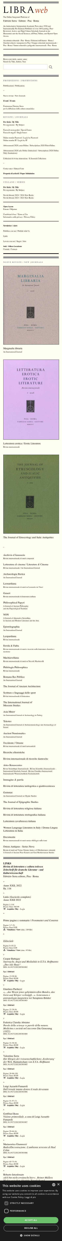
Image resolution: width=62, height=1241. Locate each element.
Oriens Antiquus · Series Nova (18, 846)
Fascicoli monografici (11, 130)
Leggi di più (30, 1197)
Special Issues (26, 130)
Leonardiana (9, 583)
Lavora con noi (9, 241)
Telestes (7, 721)
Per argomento (9, 124)
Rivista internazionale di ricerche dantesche (25, 758)
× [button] (58, 1184)
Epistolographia (11, 626)
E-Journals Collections (37, 158)
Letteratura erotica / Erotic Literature (22, 443)
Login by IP (22, 140)
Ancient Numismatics (14, 733)
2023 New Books (27, 197)
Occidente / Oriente (13, 742)
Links (5, 236)
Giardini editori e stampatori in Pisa (16, 43)
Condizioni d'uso (9, 214)
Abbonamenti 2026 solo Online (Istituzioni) (20, 150)
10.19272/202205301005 (17, 1064)
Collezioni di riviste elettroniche (15, 158)
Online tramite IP (9, 140)
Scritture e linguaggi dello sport (19, 692)
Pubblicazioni (8, 85)
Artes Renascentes (12, 765)
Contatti (6, 249)
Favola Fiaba (11, 645)
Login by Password (30, 137)
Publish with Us (24, 231)
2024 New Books (27, 195)
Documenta (9, 837)
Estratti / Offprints (10, 207)
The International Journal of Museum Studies (17, 703)
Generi (6, 593)
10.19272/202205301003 (17, 1000)
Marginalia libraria (12, 348)
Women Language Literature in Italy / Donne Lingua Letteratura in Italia (30, 829)
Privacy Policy (29, 217)
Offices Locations (15, 246)
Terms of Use (23, 214)
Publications (19, 85)
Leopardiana (9, 636)
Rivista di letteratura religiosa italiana (22, 808)
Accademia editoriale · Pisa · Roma (16, 40)
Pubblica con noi (9, 231)
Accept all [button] (31, 1220)
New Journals (20, 95)
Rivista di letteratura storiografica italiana (24, 814)
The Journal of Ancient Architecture (22, 686)
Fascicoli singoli (9, 132)
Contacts (14, 249)
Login (22, 909)
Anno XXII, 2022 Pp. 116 (12, 887)
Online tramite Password (12, 137)
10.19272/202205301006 (17, 1091)
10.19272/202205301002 (17, 967)
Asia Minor (9, 711)
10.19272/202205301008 (17, 1152)
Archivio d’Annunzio (14, 555)
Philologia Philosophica (15, 667)
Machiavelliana (11, 657)
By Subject (20, 124)
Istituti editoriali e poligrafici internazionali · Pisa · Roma (35, 45)
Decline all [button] (31, 1228)
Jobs (24, 241)
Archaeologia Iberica (14, 574)
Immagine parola (13, 779)
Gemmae (8, 792)
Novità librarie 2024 (11, 195)
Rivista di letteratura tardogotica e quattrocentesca (29, 785)
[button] (31, 1235)
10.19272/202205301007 (17, 1122)
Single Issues (22, 132)
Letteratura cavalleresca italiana (19, 821)
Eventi (5, 101)
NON (6, 614)
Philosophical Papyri (13, 602)
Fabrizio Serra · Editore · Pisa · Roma (21, 20)
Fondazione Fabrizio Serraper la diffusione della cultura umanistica (18, 107)
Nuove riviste (8, 95)
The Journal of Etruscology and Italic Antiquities (28, 537)
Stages (19, 241)
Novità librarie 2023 (11, 197)
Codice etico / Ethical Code (13, 168)
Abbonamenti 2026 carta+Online (15, 145)
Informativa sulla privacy (13, 217)
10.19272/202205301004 (17, 1033)
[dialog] (31, 1211)
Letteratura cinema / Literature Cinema (25, 564)
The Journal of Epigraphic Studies (20, 802)
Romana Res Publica (13, 676)
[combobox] (53, 1184)
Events (12, 101)
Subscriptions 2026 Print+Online (42, 145)
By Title (15, 122)
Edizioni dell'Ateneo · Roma (42, 40)
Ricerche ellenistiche (14, 752)
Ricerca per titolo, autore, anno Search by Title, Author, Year (15, 60)
